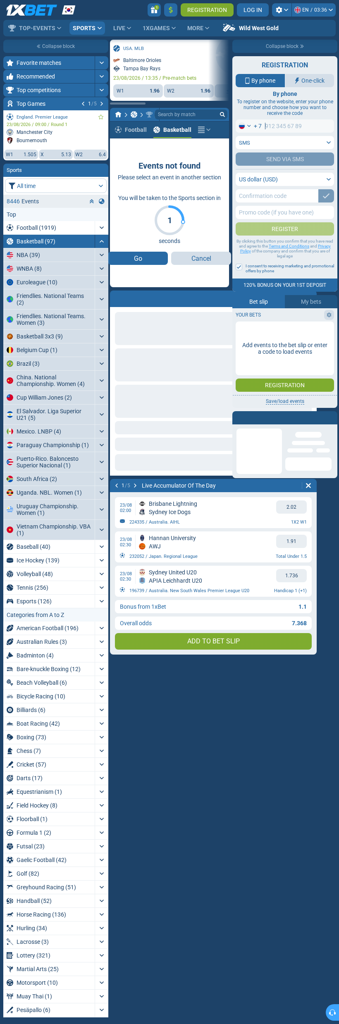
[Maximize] (101, 62)
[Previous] (83, 103)
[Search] (222, 114)
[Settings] (281, 10)
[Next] (101, 103)
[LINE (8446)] (118, 114)
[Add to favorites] (101, 117)
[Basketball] (134, 114)
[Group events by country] (102, 201)
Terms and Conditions (289, 246)
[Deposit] (170, 10)
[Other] (204, 130)
